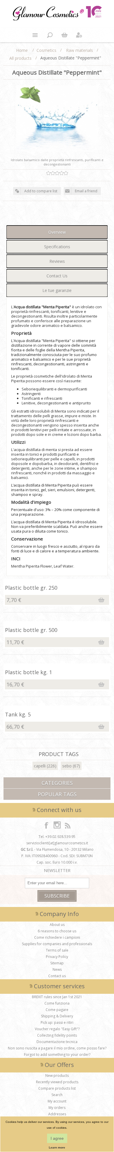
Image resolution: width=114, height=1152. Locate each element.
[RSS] (67, 825)
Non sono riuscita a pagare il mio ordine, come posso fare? (57, 1048)
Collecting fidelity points (57, 1035)
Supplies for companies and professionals (57, 943)
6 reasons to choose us (57, 931)
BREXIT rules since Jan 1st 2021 (57, 996)
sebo (67, 766)
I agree (57, 1138)
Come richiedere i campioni (57, 937)
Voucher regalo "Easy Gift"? (57, 1028)
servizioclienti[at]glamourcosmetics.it (57, 843)
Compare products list (57, 1088)
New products (57, 1075)
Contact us (57, 975)
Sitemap (57, 963)
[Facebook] (46, 825)
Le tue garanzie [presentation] (57, 290)
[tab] (57, 232)
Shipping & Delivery (57, 1016)
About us (57, 924)
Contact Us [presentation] (57, 276)
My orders (57, 1107)
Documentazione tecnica (57, 1041)
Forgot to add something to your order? (57, 1054)
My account (57, 1101)
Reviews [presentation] (57, 261)
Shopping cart (64, 35)
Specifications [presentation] (57, 246)
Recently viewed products (57, 1081)
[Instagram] (57, 825)
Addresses (57, 1114)
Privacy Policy (57, 956)
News (57, 969)
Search (57, 1094)
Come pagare (57, 1009)
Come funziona (57, 1003)
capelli (40, 766)
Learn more (57, 1147)
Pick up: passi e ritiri (57, 1022)
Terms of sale (57, 950)
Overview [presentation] (57, 232)
